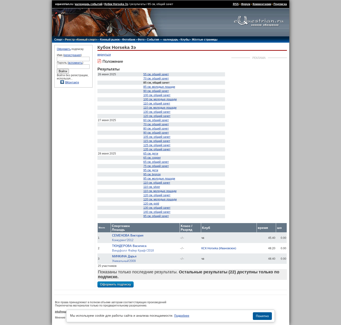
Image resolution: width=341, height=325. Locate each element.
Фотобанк (128, 39)
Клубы (185, 39)
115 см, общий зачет (156, 141)
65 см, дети (150, 153)
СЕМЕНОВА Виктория (127, 235)
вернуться (104, 54)
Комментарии (262, 4)
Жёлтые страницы (204, 39)
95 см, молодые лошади (159, 178)
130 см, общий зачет (156, 112)
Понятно (262, 316)
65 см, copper (152, 157)
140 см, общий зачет (156, 212)
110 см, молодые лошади (160, 107)
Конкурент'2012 (122, 240)
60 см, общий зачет (156, 120)
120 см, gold (151, 203)
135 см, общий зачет (156, 149)
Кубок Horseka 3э (116, 4)
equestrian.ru (64, 4)
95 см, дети (150, 170)
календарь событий (88, 4)
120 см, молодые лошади (160, 199)
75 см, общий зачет (156, 166)
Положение (113, 61)
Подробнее (181, 315)
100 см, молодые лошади (160, 99)
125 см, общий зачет (156, 145)
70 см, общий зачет (156, 78)
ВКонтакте (72, 82)
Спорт (58, 39)
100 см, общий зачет (156, 95)
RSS (236, 4)
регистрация (72, 55)
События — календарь (162, 39)
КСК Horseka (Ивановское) (218, 248)
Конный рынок (110, 39)
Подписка (280, 4)
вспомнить (75, 62)
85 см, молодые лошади (159, 86)
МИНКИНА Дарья (124, 256)
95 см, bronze (152, 174)
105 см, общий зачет (156, 137)
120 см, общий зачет (156, 116)
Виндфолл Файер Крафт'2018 (133, 250)
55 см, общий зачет (156, 74)
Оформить (64, 49)
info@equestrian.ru (65, 311)
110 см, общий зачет (156, 103)
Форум (245, 4)
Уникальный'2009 (124, 261)
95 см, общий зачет (156, 216)
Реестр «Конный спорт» (81, 39)
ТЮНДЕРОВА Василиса (129, 246)
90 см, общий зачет (156, 91)
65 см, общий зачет (156, 162)
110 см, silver (151, 187)
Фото (141, 39)
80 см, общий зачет (156, 128)
